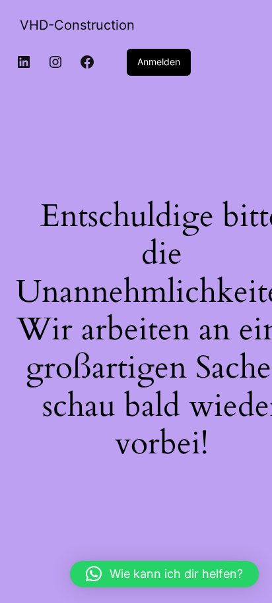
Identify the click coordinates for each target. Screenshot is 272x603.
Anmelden (158, 61)
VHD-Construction (77, 25)
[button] (164, 574)
